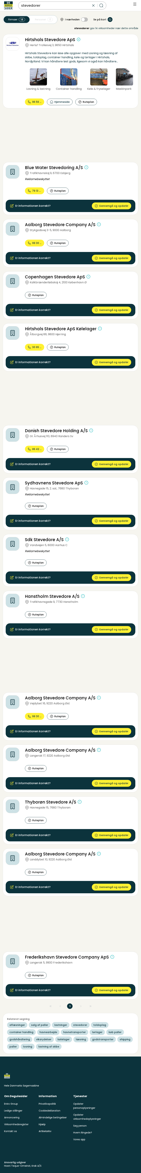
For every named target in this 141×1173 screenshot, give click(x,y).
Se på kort (99, 19)
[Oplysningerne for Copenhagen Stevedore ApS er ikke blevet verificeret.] (88, 277)
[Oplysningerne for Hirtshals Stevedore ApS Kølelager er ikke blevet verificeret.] (100, 328)
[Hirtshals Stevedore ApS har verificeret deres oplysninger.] (79, 39)
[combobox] (56, 5)
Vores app (79, 1139)
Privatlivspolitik (47, 1104)
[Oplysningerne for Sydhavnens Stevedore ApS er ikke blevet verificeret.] (86, 483)
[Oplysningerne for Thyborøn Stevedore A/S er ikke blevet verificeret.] (80, 802)
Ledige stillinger (13, 1110)
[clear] (93, 5)
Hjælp (42, 1124)
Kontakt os (10, 1131)
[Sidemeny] (135, 4)
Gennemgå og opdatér (113, 206)
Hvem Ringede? (82, 1132)
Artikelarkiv (45, 1131)
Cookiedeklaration (49, 1110)
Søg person (80, 1125)
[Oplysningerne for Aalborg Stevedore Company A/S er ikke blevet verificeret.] (99, 224)
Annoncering (11, 1117)
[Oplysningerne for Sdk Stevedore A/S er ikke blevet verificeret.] (67, 539)
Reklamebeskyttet (37, 179)
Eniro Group (11, 1104)
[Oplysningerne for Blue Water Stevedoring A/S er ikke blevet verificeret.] (86, 167)
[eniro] (8, 5)
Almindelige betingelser (53, 1117)
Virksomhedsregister (16, 1124)
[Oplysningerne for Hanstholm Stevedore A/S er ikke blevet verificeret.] (83, 596)
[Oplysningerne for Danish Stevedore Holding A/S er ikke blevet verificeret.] (91, 430)
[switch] (84, 19)
